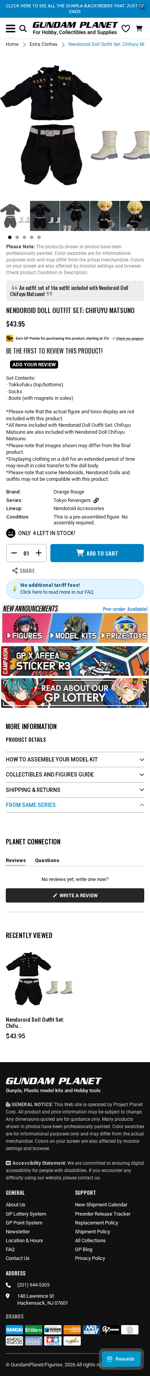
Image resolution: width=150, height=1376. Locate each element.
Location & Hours (24, 1240)
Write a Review (80, 897)
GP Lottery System (26, 1214)
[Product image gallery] (75, 125)
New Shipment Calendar (101, 1205)
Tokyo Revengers (72, 500)
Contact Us (18, 1258)
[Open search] (23, 28)
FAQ (10, 1249)
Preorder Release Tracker (102, 1214)
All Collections (90, 1240)
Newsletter (18, 1232)
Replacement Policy (96, 1223)
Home (12, 44)
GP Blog (83, 1249)
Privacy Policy (90, 1258)
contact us (89, 1178)
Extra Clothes (43, 44)
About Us (15, 1205)
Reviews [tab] (16, 861)
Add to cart (102, 553)
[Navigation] (10, 28)
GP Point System (24, 1223)
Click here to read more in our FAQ (56, 592)
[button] (140, 28)
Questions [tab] (47, 861)
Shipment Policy (92, 1232)
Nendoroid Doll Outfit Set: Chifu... (35, 1023)
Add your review (34, 364)
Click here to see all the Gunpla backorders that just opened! (75, 8)
